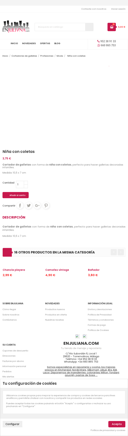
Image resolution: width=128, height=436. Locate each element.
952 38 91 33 (108, 41)
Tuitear (28, 205)
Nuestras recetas (54, 319)
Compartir (20, 205)
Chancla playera (14, 270)
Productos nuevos (55, 309)
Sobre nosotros (10, 314)
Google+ (37, 205)
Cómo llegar (9, 309)
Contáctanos (9, 319)
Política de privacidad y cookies (108, 430)
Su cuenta (9, 344)
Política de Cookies (98, 330)
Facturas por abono (13, 361)
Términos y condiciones (101, 319)
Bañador (94, 270)
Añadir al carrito (16, 195)
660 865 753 (108, 45)
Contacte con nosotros (93, 8)
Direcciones (9, 355)
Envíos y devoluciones (100, 309)
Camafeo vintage (57, 270)
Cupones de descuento (15, 350)
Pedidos (7, 371)
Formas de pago (97, 325)
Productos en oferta (56, 314)
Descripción (13, 217)
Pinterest (46, 205)
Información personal (14, 366)
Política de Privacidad (100, 314)
